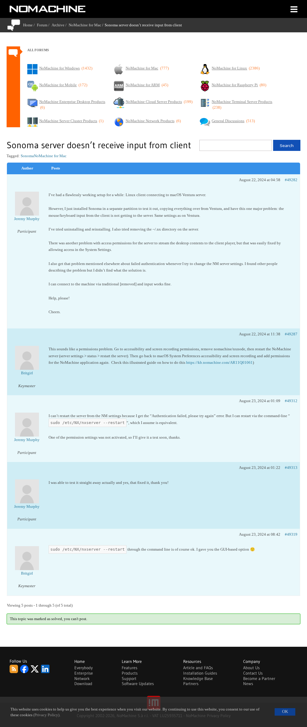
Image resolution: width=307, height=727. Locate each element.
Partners (190, 683)
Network (82, 678)
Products (130, 673)
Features (129, 667)
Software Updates (138, 683)
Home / (30, 25)
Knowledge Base (198, 678)
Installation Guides (200, 673)
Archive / (60, 25)
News (248, 683)
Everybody (83, 667)
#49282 (291, 180)
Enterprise (83, 673)
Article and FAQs (198, 667)
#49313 (291, 467)
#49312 (291, 401)
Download (83, 683)
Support (129, 678)
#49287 (291, 334)
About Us (251, 667)
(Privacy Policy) (46, 715)
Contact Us (253, 673)
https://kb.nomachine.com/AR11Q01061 (219, 362)
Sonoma (27, 156)
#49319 (291, 534)
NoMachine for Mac (85, 25)
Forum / (44, 25)
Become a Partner (259, 678)
